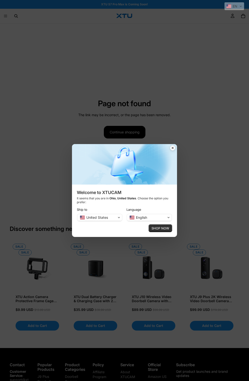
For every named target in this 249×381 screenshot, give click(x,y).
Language (133, 209)
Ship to (82, 209)
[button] (234, 6)
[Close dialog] (172, 148)
